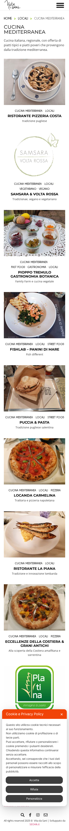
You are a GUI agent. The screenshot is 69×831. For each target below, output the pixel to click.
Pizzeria (56, 490)
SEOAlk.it (35, 824)
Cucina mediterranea (28, 110)
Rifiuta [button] (34, 789)
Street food (56, 343)
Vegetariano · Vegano (35, 188)
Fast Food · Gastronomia (28, 266)
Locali (49, 110)
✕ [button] (61, 714)
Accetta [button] (34, 780)
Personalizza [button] (34, 798)
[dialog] (34, 757)
